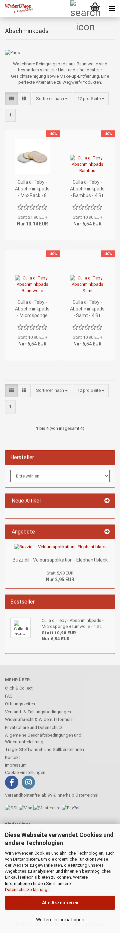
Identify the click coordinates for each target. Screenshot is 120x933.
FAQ (9, 696)
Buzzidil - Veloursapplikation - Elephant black (60, 560)
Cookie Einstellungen (25, 772)
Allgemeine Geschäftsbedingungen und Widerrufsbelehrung (43, 738)
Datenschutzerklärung (26, 889)
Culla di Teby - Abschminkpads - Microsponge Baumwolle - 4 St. (32, 309)
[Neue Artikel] (107, 501)
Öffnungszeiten (20, 703)
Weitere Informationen (60, 919)
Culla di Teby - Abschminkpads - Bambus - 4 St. (87, 188)
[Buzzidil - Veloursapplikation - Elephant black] (60, 547)
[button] (11, 98)
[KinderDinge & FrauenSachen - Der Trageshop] (16, 8)
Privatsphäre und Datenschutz (33, 727)
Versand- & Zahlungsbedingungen (38, 711)
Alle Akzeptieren (60, 902)
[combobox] (52, 98)
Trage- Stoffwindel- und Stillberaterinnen (44, 749)
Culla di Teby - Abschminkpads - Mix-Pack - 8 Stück (32, 189)
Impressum (16, 765)
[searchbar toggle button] (78, 8)
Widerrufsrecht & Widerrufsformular (39, 719)
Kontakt (12, 757)
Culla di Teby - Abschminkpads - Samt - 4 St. (87, 308)
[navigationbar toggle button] (111, 8)
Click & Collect (19, 688)
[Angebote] (107, 532)
